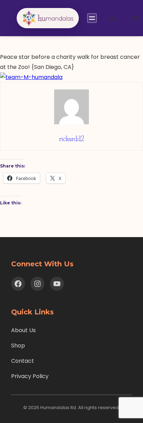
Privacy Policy (30, 376)
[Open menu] (92, 18)
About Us (23, 330)
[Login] (112, 18)
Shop (18, 346)
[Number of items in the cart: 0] (134, 18)
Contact (22, 361)
